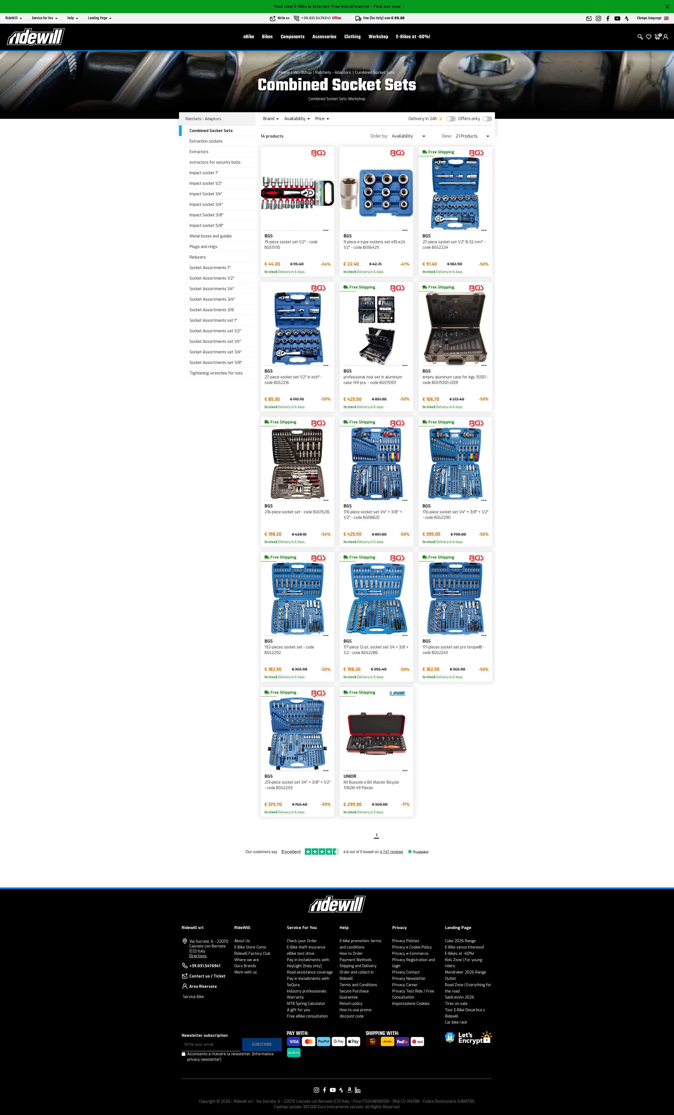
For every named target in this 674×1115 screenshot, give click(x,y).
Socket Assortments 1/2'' (212, 278)
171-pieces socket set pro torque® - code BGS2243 (453, 650)
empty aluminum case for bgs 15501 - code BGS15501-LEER (455, 380)
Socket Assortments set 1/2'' (215, 331)
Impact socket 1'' (204, 172)
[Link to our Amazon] (349, 1090)
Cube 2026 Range (460, 940)
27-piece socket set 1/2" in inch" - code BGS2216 (293, 380)
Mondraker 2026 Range (465, 972)
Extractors (199, 151)
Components (293, 37)
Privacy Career (405, 984)
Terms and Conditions (358, 984)
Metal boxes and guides (211, 236)
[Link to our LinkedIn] (357, 1090)
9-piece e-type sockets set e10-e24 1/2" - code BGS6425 (374, 244)
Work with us (245, 972)
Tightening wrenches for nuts (216, 373)
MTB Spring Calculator (306, 1003)
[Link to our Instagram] (316, 1090)
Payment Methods (356, 959)
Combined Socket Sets (375, 72)
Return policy (351, 1003)
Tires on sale (456, 1003)
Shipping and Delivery (358, 966)
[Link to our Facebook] (324, 1090)
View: (447, 136)
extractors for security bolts (215, 162)
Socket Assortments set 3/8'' (216, 362)
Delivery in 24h (423, 118)
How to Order (351, 953)
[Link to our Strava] (341, 1090)
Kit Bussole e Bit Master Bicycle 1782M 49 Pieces (371, 785)
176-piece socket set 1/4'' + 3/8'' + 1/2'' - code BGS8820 (373, 515)
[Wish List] (649, 37)
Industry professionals (306, 991)
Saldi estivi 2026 (459, 997)
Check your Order (302, 940)
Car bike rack (456, 1022)
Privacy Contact (406, 972)
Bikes (267, 37)
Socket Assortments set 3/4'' (216, 352)
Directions (198, 955)
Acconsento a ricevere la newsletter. (230, 1057)
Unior (350, 776)
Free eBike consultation (307, 1016)
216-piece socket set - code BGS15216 (297, 512)
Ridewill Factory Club (252, 953)
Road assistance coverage (310, 972)
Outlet (450, 978)
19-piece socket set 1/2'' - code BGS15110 (291, 244)
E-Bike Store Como (250, 947)
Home (284, 72)
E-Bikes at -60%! (413, 37)
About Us (242, 940)
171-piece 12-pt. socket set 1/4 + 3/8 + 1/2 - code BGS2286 (376, 650)
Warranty (295, 997)
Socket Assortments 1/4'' (212, 288)
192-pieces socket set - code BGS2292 (289, 650)
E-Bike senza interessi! (464, 947)
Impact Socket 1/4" (206, 194)
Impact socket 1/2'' (206, 183)
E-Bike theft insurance (306, 947)
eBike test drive (300, 953)
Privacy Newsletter (409, 978)
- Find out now (385, 6)
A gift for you (298, 1010)
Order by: (379, 136)
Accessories (324, 37)
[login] (665, 37)
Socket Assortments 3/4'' (212, 299)
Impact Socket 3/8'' (207, 215)
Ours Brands (245, 966)
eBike (249, 37)
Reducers (198, 257)
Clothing (352, 37)
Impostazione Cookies (411, 1003)
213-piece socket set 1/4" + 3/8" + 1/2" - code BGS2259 (297, 785)
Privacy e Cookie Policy (412, 947)
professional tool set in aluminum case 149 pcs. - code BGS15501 (373, 380)
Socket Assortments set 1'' (213, 320)
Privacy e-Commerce (410, 953)
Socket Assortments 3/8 (212, 309)
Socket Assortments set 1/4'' (215, 341)
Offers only (469, 118)
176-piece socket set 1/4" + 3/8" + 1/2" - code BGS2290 (455, 515)
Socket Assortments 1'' (210, 267)
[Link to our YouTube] (333, 1090)
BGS (269, 236)
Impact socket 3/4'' (206, 204)
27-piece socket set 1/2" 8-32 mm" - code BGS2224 (454, 244)
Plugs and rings (203, 246)
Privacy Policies (405, 940)
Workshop (378, 37)
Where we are (246, 959)
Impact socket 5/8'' (207, 225)
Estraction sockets (206, 141)
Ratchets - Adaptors (333, 72)
